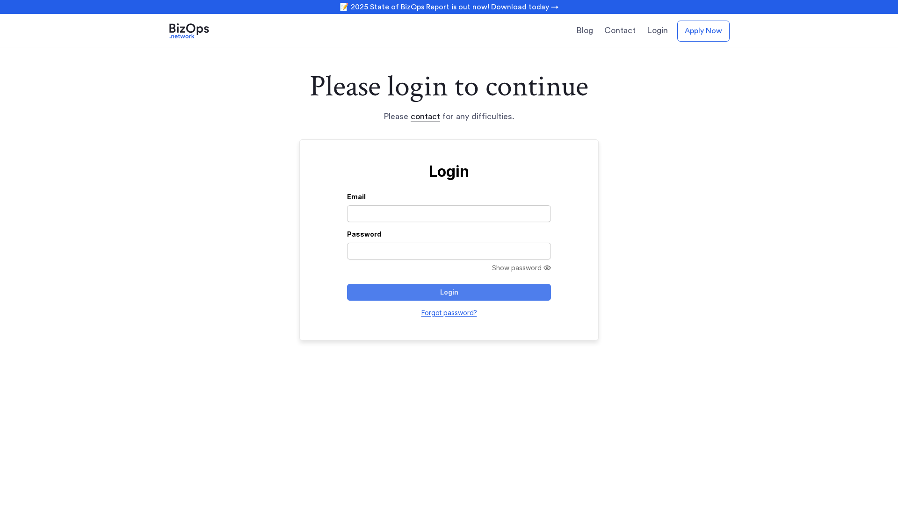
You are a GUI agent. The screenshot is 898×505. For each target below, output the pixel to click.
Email (356, 197)
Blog (584, 30)
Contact (620, 30)
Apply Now (703, 31)
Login (657, 30)
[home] (202, 31)
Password (364, 234)
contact (425, 116)
